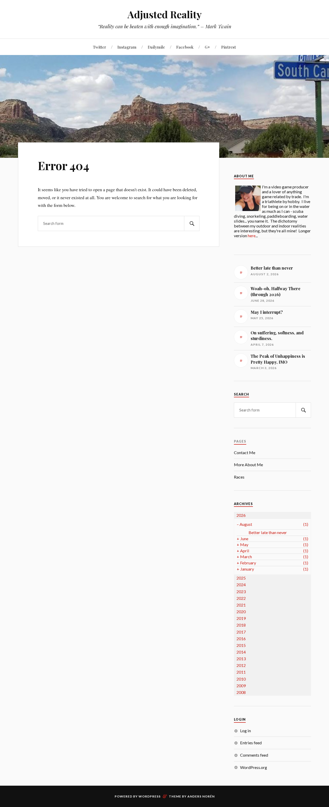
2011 (241, 672)
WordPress (150, 796)
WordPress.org (253, 767)
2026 (241, 515)
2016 (241, 638)
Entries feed (251, 742)
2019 (241, 618)
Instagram (126, 47)
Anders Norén (201, 796)
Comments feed (254, 755)
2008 (241, 692)
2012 (241, 665)
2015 (241, 645)
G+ (207, 47)
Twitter (99, 47)
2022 (241, 598)
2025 (241, 577)
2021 (241, 604)
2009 (241, 685)
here (251, 235)
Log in (245, 730)
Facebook (185, 47)
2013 (241, 658)
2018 (241, 624)
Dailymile (156, 47)
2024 (241, 584)
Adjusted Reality (164, 14)
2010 (241, 678)
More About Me (248, 464)
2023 (241, 591)
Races (239, 476)
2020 (241, 611)
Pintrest (228, 47)
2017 (241, 631)
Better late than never (268, 532)
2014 (241, 651)
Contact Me (244, 452)
